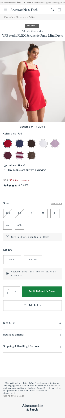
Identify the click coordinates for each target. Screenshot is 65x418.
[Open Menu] (4, 10)
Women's (8, 17)
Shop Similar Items (38, 237)
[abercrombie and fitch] (24, 9)
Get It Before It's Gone (42, 291)
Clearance (21, 17)
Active (32, 17)
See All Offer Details (13, 396)
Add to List (35, 305)
